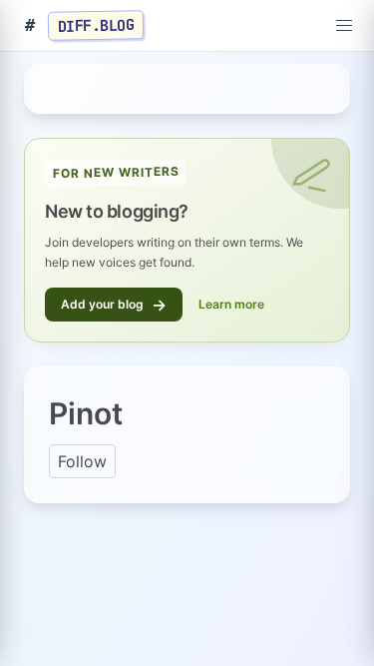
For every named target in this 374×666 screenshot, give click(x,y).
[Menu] (344, 26)
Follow (82, 461)
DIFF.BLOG (96, 25)
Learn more (231, 304)
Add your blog (114, 305)
